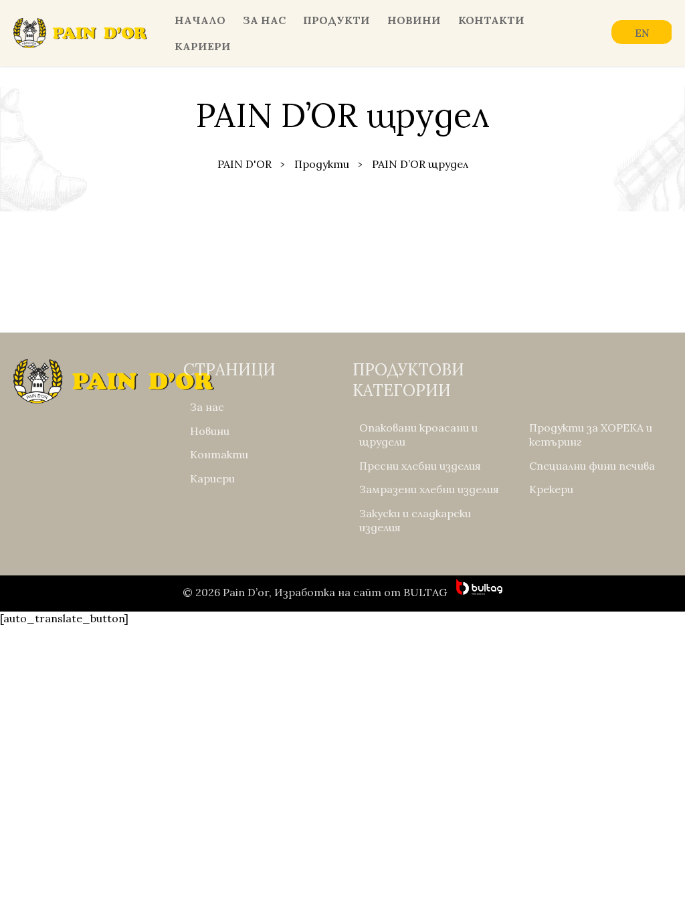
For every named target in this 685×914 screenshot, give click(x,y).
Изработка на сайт (327, 592)
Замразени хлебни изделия (429, 489)
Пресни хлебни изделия (420, 465)
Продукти (336, 20)
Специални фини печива (592, 465)
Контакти (491, 20)
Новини (414, 20)
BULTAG (425, 592)
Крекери (551, 489)
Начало (200, 20)
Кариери (203, 46)
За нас (264, 20)
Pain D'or (244, 164)
